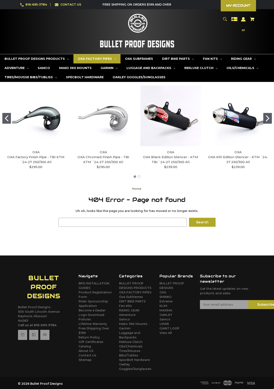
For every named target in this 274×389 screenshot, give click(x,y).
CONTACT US (70, 4)
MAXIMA (165, 310)
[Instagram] (22, 335)
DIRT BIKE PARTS (132, 301)
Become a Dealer (92, 310)
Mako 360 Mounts (133, 324)
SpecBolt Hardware (134, 360)
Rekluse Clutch (131, 342)
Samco (124, 319)
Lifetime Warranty (93, 324)
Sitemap (85, 360)
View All (165, 333)
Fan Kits (125, 306)
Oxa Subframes (131, 297)
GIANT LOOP (169, 328)
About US (86, 351)
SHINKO (165, 297)
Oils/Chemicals (131, 346)
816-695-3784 (36, 4)
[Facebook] (33, 335)
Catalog (85, 346)
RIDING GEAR (129, 310)
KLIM (163, 306)
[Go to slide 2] (267, 118)
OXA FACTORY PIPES (135, 292)
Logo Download (91, 315)
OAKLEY (165, 315)
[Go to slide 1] (6, 118)
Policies (85, 319)
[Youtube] (45, 335)
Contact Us (87, 355)
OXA (162, 292)
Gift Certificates (91, 342)
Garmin (125, 328)
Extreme (166, 301)
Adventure (127, 315)
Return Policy (89, 337)
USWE (164, 324)
